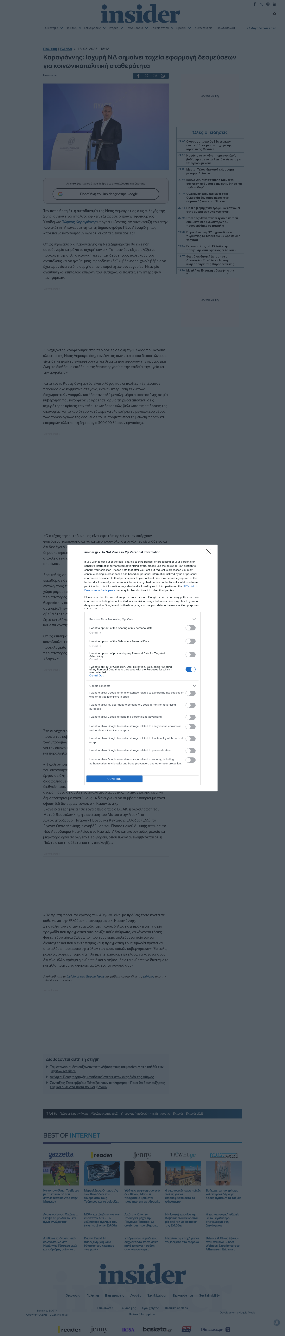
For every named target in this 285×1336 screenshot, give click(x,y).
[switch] (191, 627)
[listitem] (142, 619)
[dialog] (142, 668)
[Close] (209, 552)
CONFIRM (114, 778)
